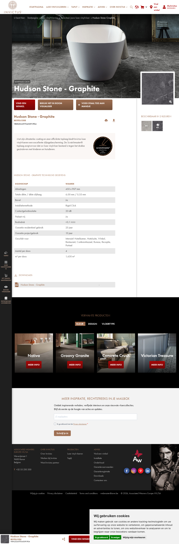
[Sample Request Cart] (144, 7)
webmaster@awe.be (109, 493)
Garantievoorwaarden (103, 466)
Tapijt (69, 458)
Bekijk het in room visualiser (51, 105)
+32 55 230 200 (23, 469)
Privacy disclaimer (80, 424)
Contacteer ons (100, 480)
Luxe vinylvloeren (49, 17)
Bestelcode (20, 120)
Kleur (80, 323)
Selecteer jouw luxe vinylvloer (75, 17)
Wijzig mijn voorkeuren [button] (134, 537)
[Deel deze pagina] (63, 539)
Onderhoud (99, 462)
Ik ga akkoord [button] (101, 537)
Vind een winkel (157, 7)
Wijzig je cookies (37, 493)
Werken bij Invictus (49, 458)
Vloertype (108, 323)
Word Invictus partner (50, 462)
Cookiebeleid (71, 493)
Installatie (98, 458)
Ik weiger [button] (115, 537)
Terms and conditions (89, 493)
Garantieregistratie (102, 471)
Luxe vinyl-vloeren (75, 453)
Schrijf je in (62, 433)
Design (93, 323)
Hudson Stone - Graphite (33, 284)
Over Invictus (46, 453)
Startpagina (36, 6)
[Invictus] (13, 7)
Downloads (99, 475)
